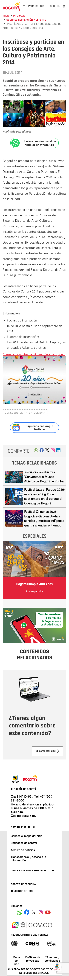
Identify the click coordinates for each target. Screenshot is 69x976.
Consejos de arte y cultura (25, 413)
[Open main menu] (24, 6)
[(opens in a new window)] (53, 451)
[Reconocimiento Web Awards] (51, 943)
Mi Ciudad (19, 16)
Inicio (6, 16)
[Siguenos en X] (33, 912)
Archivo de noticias (23, 850)
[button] (36, 451)
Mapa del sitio (16, 960)
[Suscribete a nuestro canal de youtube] (48, 912)
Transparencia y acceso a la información (28, 858)
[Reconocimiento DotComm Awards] (32, 943)
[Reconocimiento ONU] (14, 943)
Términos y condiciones (52, 958)
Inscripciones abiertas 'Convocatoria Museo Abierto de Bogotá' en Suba (44, 476)
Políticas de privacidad (32, 958)
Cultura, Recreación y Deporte (26, 20)
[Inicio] (11, 6)
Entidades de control (24, 843)
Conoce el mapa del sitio (26, 836)
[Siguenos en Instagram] (41, 912)
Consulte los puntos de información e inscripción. (34, 354)
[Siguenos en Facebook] (19, 912)
